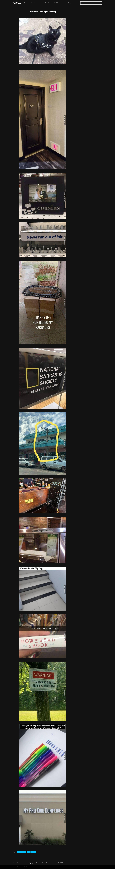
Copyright (31, 863)
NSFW (56, 3)
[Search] (100, 3)
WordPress (27, 867)
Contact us (24, 863)
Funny (26, 3)
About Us (15, 863)
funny (33, 851)
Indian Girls (63, 3)
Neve (14, 867)
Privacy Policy (40, 863)
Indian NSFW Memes (46, 3)
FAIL (29, 851)
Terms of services (51, 863)
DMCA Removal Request (65, 863)
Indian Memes (34, 3)
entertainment (21, 851)
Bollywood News (73, 3)
